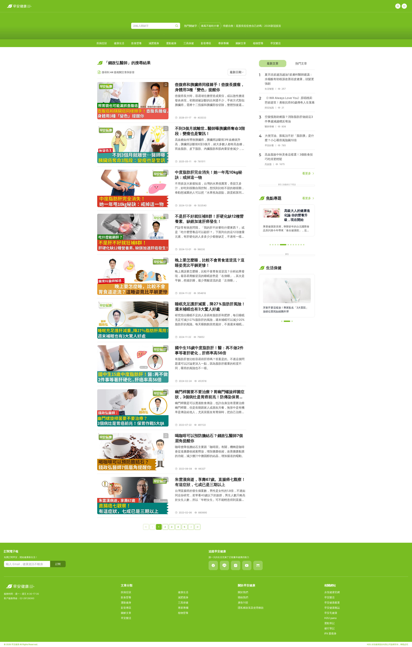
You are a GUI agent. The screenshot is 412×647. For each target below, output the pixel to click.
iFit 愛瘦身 (330, 633)
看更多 (306, 173)
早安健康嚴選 (332, 602)
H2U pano (330, 618)
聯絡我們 (243, 597)
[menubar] (188, 43)
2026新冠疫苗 (272, 25)
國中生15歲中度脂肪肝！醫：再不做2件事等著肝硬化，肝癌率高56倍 (209, 350)
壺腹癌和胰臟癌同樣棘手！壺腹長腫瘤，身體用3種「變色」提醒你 (209, 87)
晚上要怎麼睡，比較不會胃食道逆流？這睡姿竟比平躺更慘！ (209, 263)
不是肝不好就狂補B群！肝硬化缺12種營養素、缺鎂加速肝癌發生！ (209, 219)
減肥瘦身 (154, 43)
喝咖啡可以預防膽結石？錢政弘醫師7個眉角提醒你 (209, 438)
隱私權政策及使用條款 (251, 607)
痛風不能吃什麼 (210, 25)
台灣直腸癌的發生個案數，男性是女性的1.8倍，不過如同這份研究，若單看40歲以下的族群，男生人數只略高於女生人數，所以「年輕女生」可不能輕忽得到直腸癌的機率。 (210, 495)
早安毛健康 (330, 612)
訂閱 (58, 564)
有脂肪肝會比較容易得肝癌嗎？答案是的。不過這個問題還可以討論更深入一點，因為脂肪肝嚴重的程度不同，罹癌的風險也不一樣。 (209, 363)
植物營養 (258, 43)
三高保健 (188, 43)
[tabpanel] (287, 123)
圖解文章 (241, 43)
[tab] (272, 63)
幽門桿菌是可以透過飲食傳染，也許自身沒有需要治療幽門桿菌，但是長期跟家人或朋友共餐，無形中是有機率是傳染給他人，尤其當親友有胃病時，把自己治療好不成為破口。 (209, 407)
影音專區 (206, 43)
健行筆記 (329, 628)
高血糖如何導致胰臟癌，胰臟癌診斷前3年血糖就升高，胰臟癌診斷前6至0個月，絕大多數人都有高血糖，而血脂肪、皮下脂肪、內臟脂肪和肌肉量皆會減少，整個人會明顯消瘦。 (210, 144)
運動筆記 (329, 623)
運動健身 (171, 43)
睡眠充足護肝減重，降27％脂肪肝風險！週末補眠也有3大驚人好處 (210, 306)
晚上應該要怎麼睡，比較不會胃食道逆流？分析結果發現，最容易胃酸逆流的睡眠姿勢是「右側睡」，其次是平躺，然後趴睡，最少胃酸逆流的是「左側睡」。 (209, 276)
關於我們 (243, 592)
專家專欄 (223, 43)
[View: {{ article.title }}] (133, 100)
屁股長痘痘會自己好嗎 (249, 25)
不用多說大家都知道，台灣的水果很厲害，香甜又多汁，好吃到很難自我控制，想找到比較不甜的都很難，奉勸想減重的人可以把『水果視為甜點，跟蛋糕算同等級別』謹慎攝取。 (209, 188)
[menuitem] (101, 43)
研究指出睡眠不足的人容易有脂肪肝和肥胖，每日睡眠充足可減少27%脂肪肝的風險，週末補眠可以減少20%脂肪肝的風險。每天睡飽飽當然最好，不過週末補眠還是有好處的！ (210, 320)
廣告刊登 (243, 602)
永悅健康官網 (332, 592)
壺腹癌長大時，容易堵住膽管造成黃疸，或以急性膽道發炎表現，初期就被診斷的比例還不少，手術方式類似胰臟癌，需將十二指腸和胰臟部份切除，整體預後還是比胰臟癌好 (209, 100)
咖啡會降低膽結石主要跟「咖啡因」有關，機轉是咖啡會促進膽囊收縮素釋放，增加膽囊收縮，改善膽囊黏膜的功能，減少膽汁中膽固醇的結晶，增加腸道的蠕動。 (209, 451)
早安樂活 (275, 43)
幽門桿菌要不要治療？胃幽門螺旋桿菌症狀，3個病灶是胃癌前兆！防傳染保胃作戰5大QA (209, 394)
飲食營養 (136, 43)
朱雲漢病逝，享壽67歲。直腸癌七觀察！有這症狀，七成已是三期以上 (210, 482)
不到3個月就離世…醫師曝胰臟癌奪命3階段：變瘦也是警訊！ (210, 131)
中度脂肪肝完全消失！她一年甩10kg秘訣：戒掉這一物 (208, 175)
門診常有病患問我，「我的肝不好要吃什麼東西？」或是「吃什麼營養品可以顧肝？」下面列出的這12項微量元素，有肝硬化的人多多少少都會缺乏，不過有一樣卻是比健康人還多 (210, 232)
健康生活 (119, 43)
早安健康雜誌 (332, 607)
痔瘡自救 (228, 25)
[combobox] (237, 72)
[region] (287, 222)
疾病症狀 (102, 43)
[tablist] (287, 63)
